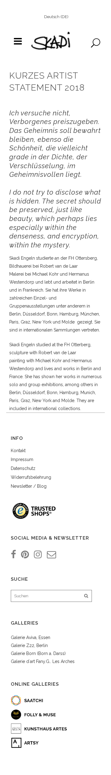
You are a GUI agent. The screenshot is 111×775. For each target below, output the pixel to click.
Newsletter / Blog (29, 486)
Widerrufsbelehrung (31, 477)
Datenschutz (23, 468)
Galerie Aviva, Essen (30, 637)
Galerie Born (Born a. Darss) (38, 653)
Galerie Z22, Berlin (29, 645)
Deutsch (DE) (56, 16)
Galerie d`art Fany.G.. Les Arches (43, 661)
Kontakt (18, 450)
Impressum (22, 459)
